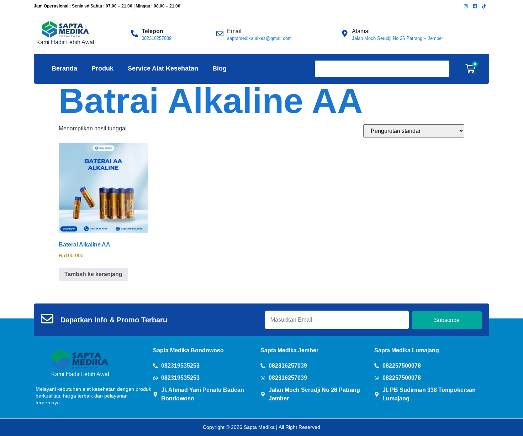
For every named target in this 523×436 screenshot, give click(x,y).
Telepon (152, 31)
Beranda (64, 68)
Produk (102, 68)
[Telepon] (134, 33)
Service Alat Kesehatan (163, 68)
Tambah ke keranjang (93, 274)
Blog (219, 68)
